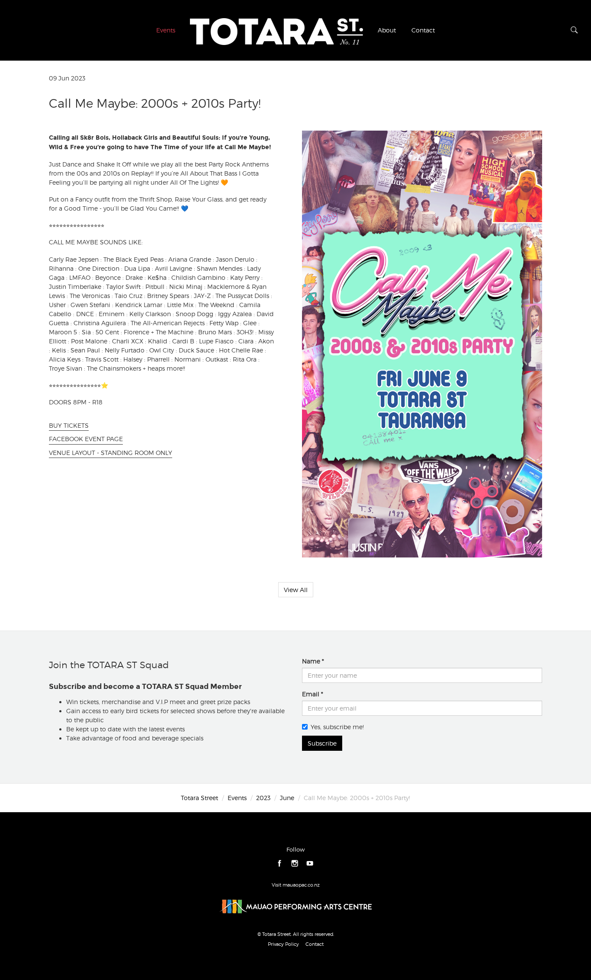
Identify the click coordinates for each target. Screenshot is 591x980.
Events (165, 30)
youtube (310, 863)
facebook (279, 863)
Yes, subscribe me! (337, 726)
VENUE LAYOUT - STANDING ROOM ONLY (110, 452)
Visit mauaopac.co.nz (296, 885)
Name (311, 661)
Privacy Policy (283, 944)
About (387, 30)
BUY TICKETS (69, 425)
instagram (295, 863)
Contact (423, 30)
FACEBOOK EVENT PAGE (86, 438)
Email (310, 694)
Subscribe (322, 743)
